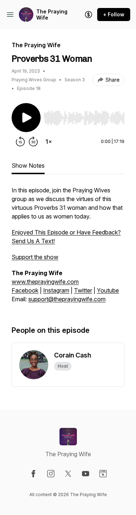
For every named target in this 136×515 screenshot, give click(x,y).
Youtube (108, 290)
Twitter (83, 290)
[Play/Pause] (26, 117)
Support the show (35, 257)
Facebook (25, 290)
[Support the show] (88, 14)
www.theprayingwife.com (45, 281)
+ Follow (113, 14)
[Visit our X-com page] (68, 473)
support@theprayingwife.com (67, 299)
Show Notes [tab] (28, 165)
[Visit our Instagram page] (50, 473)
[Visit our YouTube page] (85, 473)
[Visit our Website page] (103, 473)
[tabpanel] (68, 248)
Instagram (56, 290)
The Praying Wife (51, 14)
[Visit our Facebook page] (33, 473)
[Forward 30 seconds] (33, 141)
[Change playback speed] (48, 141)
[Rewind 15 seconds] (20, 141)
